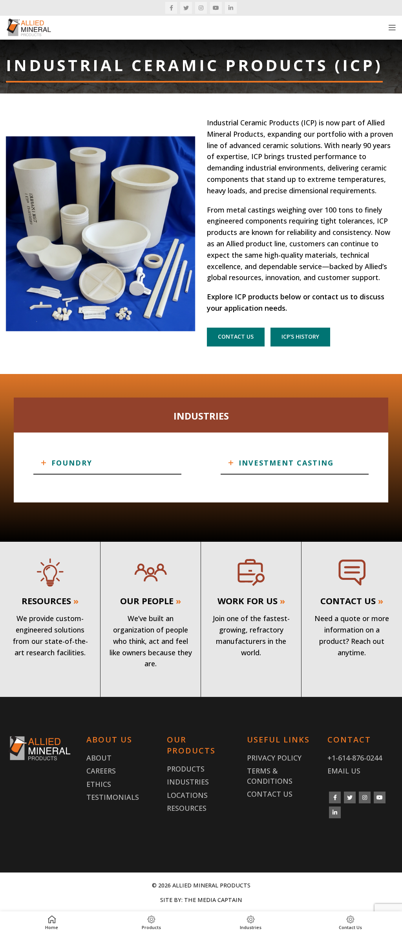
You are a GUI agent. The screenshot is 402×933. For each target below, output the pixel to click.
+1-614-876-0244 (354, 758)
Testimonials (112, 797)
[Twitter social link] (186, 8)
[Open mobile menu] (392, 27)
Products (186, 769)
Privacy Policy (274, 758)
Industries (188, 781)
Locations (187, 795)
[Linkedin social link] (231, 8)
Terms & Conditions (269, 775)
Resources (186, 808)
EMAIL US (343, 770)
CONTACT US (236, 336)
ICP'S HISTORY (300, 336)
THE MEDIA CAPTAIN (213, 900)
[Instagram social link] (201, 8)
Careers (101, 770)
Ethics (98, 784)
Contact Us (269, 794)
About (98, 758)
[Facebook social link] (171, 8)
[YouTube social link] (216, 8)
